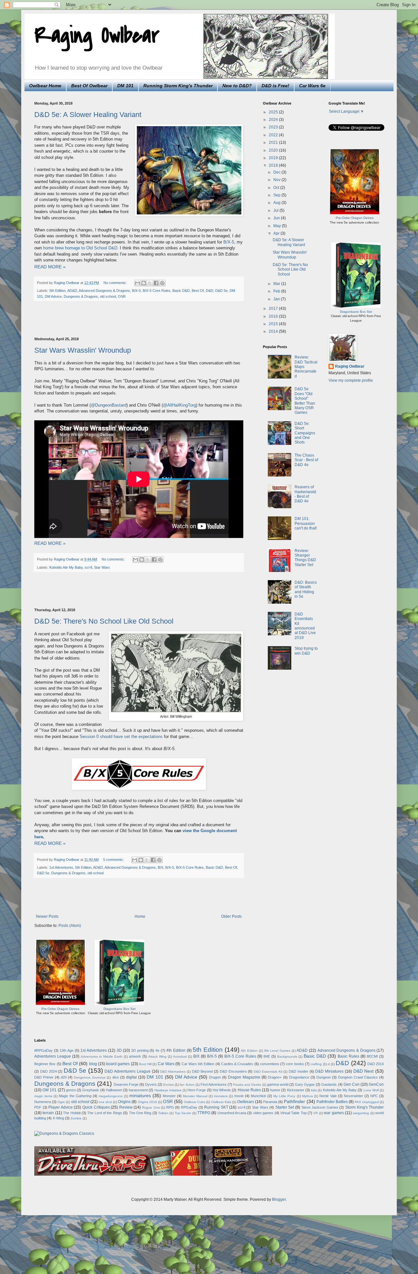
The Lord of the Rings (104, 1113)
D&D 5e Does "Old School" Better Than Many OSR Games (305, 401)
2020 (274, 150)
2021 (274, 142)
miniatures (140, 1095)
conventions (269, 1064)
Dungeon (323, 1077)
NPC (374, 1096)
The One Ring (140, 1113)
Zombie (76, 1118)
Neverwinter (353, 1096)
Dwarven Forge (126, 1084)
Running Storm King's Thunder (178, 85)
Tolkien (163, 1113)
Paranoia (270, 1102)
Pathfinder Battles (332, 1101)
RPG (170, 1107)
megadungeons (110, 1096)
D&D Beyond (202, 1071)
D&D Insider (298, 1071)
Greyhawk (90, 1090)
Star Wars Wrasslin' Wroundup (82, 350)
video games (263, 1113)
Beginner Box (45, 1064)
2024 (274, 119)
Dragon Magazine (244, 1077)
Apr (277, 233)
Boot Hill (145, 1064)
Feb (277, 291)
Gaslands (329, 1084)
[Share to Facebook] (156, 283)
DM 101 (125, 85)
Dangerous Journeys (89, 1077)
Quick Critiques (96, 1107)
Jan (277, 299)
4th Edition (175, 1050)
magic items (43, 1096)
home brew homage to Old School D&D (80, 247)
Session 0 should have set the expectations (121, 736)
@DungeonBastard (108, 405)
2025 (274, 112)
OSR (122, 296)
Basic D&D (181, 291)
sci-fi (88, 567)
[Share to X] (150, 283)
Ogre (61, 1102)
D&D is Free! (275, 85)
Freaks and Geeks (247, 1084)
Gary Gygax (305, 1084)
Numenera (42, 1102)
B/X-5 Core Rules (156, 291)
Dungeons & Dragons (81, 296)
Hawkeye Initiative (168, 1090)
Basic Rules (348, 1056)
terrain (48, 1113)
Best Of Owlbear (89, 85)
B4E (267, 1056)
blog (93, 1064)
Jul (276, 210)
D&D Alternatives (172, 1071)
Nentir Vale (328, 1096)
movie (239, 1096)
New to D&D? (237, 85)
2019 (274, 158)
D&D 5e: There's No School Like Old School (103, 621)
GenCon (376, 1084)
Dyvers (151, 1084)
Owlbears (245, 1101)
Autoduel (180, 1056)
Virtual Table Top (293, 1113)
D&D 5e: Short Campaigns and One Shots (305, 433)
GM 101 (49, 1090)
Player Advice (60, 1107)
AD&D (72, 291)
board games (118, 1064)
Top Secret (183, 1113)
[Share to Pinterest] (162, 283)
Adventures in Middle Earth (101, 1056)
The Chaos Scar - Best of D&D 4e (306, 460)
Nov (277, 179)
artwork (135, 1056)
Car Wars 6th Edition (198, 1064)
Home (140, 916)
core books (295, 1064)
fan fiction (187, 1084)
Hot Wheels (222, 1090)
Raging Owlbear (96, 35)
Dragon (215, 1077)
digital (131, 1077)
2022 (274, 135)
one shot (105, 1102)
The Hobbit (71, 1113)
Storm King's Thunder (364, 1107)
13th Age (66, 1050)
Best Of (198, 291)
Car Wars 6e (312, 85)
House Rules (249, 1090)
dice (115, 1077)
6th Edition (249, 1050)
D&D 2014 (375, 1064)
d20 (64, 1077)
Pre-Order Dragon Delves (60, 1009)
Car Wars (166, 1064)
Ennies (168, 1084)
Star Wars (102, 567)
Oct (276, 187)
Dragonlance (299, 1077)
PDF (37, 1107)
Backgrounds (287, 1056)
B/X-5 (228, 242)
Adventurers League (52, 1056)
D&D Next (363, 1071)
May (277, 226)
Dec (277, 172)
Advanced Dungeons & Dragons (104, 291)
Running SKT (216, 1107)
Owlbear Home (45, 85)
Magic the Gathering (75, 1096)
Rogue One (151, 1107)
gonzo (71, 1090)
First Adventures (214, 1084)
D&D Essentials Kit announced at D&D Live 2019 (305, 626)
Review (126, 1107)
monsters (221, 1096)
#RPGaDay (43, 1050)
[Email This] (137, 283)
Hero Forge (196, 1090)
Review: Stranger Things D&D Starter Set (305, 557)
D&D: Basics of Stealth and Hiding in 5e (306, 589)
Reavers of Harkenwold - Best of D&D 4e (305, 494)
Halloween (114, 1090)
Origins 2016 (147, 1102)
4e (157, 1050)
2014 (274, 331)
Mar (277, 283)
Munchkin (258, 1096)
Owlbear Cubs (194, 1102)
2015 (274, 324)
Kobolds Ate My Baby (66, 567)
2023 (274, 127)
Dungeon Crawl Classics (358, 1077)
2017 (274, 308)
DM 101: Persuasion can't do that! (306, 523)
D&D (209, 291)
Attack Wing (157, 1056)
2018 (274, 165)
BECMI (372, 1056)
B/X (160, 867)
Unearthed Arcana (231, 1113)
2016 (274, 316)
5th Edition (57, 291)
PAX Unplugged (367, 1102)
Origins (124, 1101)
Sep (277, 195)
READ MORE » (50, 266)
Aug (277, 202)
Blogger (279, 1199)
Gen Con (352, 1084)
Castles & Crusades (237, 1064)
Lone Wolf (371, 1090)
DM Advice (53, 296)
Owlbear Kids (221, 1102)
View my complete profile (351, 380)
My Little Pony (284, 1096)
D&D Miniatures (329, 1071)
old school (108, 296)
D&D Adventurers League (127, 1071)
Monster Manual (195, 1096)
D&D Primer (44, 1077)
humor (275, 1090)
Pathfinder (294, 1101)
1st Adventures (61, 867)
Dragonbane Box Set (120, 1009)
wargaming (361, 1113)
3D (119, 1050)
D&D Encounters (233, 1071)
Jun (277, 218)
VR (315, 1113)
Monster (169, 1096)
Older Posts (231, 916)
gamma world (277, 1084)
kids (314, 1090)
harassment (138, 1090)
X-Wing (58, 1118)
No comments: (116, 283)
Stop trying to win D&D (306, 650)
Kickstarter (295, 1090)
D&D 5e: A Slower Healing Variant (87, 114)
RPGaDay (189, 1107)
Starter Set (284, 1107)
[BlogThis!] (143, 283)
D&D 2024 (48, 1071)
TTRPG (203, 1113)
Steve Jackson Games (319, 1107)
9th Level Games (277, 1050)
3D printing (140, 1050)
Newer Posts (47, 916)
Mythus (307, 1096)
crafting (316, 1064)
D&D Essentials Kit (268, 1071)
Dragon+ (274, 1077)
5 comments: (114, 860)
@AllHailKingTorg (179, 405)
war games (334, 1113)
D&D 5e (221, 291)
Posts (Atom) (69, 925)
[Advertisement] (138, 319)
